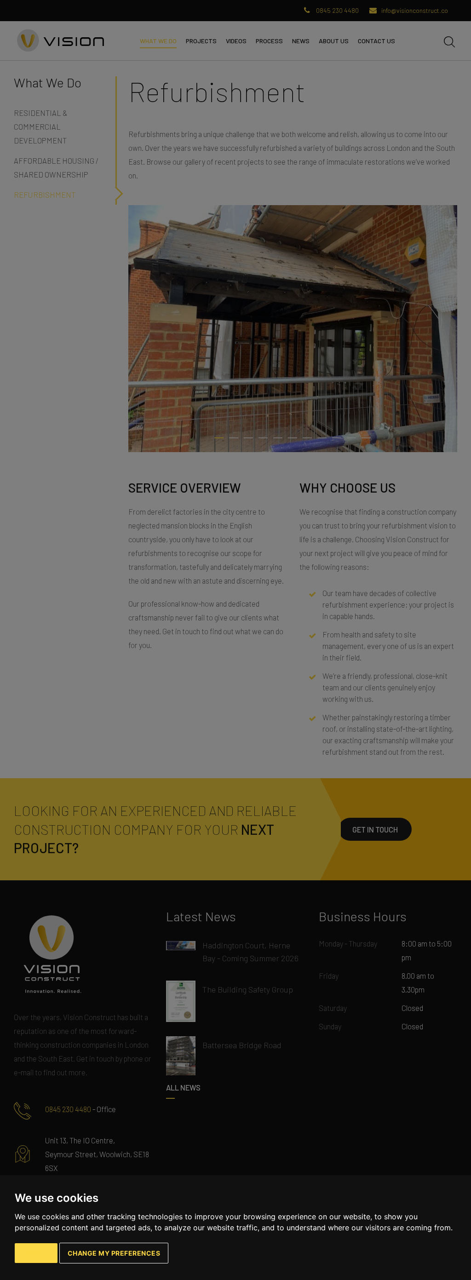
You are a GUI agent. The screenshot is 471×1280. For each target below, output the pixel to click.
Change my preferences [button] (114, 1253)
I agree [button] (36, 1253)
